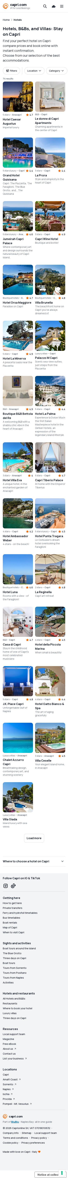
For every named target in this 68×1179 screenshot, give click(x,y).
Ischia (6, 1094)
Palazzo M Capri (46, 358)
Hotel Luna (10, 592)
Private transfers (12, 908)
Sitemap (26, 1133)
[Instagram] (5, 886)
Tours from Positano (15, 972)
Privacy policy (39, 1137)
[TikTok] (13, 886)
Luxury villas (10, 1013)
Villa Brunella (44, 302)
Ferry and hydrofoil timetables (20, 912)
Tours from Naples (13, 977)
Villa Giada (10, 819)
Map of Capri (10, 927)
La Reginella (43, 592)
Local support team (14, 1034)
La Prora (41, 175)
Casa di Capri (12, 644)
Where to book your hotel (17, 1008)
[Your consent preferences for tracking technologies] (62, 1173)
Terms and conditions (15, 1137)
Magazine (8, 1039)
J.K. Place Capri (13, 704)
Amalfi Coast (10, 1079)
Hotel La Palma (45, 414)
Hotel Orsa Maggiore (17, 302)
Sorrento (8, 1084)
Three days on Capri (14, 958)
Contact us (9, 1053)
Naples (7, 1089)
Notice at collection (50, 1174)
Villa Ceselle (43, 760)
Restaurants (10, 1003)
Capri (6, 1074)
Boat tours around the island (19, 948)
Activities (8, 982)
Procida (7, 1099)
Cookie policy (10, 1142)
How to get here (12, 903)
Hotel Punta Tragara (49, 536)
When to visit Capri (13, 932)
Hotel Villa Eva (12, 480)
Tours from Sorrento (15, 968)
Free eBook (9, 1044)
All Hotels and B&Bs (14, 998)
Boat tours (9, 963)
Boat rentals (10, 922)
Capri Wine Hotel (46, 239)
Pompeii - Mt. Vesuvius (16, 1103)
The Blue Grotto (12, 953)
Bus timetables (11, 917)
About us (8, 1048)
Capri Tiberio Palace (49, 480)
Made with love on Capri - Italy (20, 1151)
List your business (13, 1058)
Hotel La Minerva (14, 358)
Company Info (11, 1133)
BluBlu (15, 1121)
